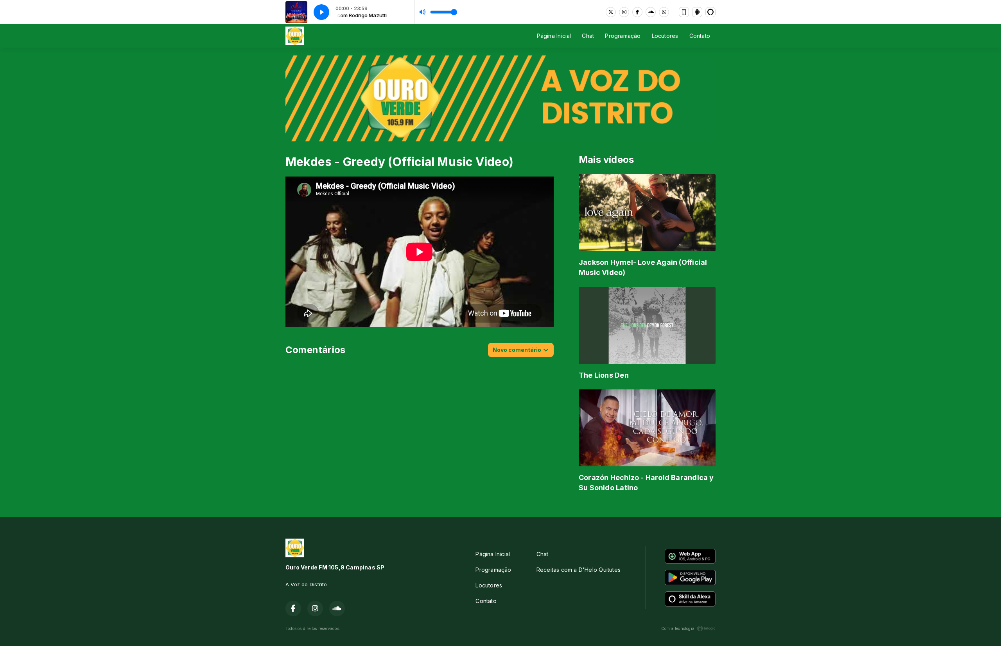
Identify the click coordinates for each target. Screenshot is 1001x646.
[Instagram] (624, 12)
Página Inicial (554, 35)
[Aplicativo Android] (697, 12)
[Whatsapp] (664, 12)
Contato (699, 35)
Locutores (665, 35)
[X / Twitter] (611, 12)
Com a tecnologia (677, 628)
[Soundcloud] (651, 12)
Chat (588, 35)
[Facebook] (637, 12)
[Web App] (684, 12)
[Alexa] (710, 12)
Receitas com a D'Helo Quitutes (578, 569)
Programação (622, 35)
